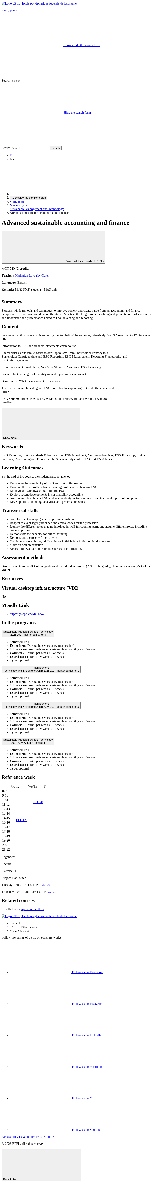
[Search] (32, 144)
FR (12, 155)
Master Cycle (18, 205)
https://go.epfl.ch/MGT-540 (27, 614)
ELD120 (21, 820)
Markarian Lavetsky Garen (32, 275)
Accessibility (10, 1136)
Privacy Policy (45, 1136)
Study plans (9, 10)
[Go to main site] (40, 193)
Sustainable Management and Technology (37, 209)
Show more (10, 437)
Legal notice (27, 1136)
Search (6, 80)
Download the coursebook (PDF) (84, 261)
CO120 (38, 802)
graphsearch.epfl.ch (31, 909)
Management (41, 669)
